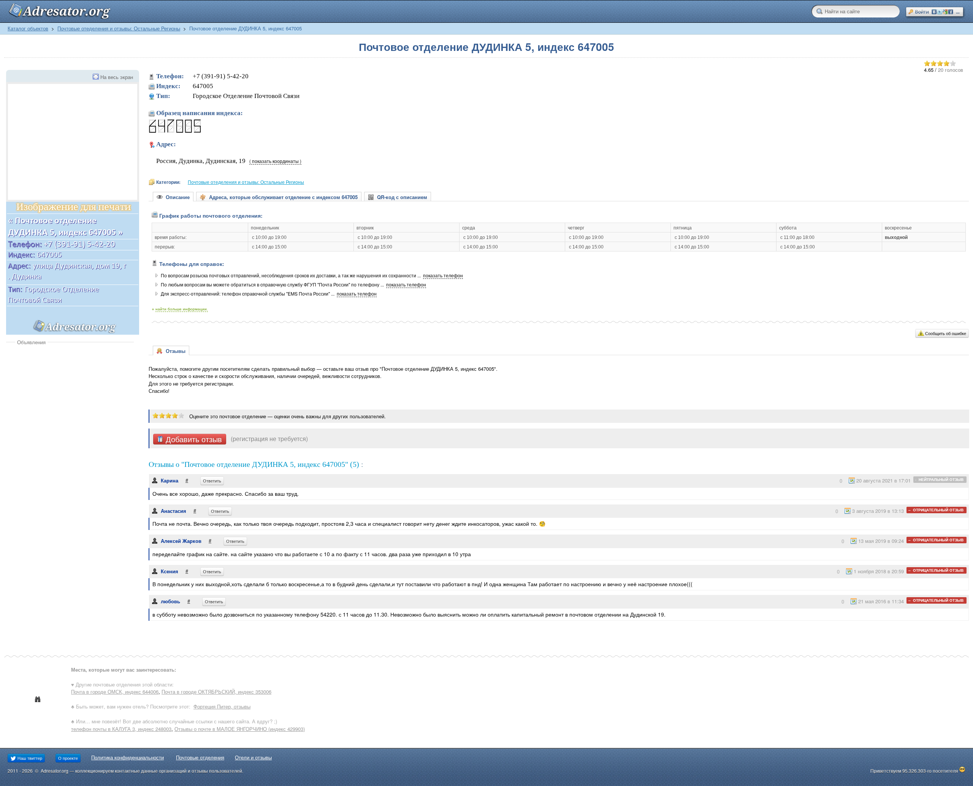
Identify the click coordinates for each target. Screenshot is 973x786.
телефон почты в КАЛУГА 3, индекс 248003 (121, 728)
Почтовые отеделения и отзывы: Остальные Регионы (118, 28)
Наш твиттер (29, 758)
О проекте (68, 758)
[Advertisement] (70, 403)
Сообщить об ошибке (945, 333)
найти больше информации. (181, 309)
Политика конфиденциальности (127, 757)
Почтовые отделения (200, 757)
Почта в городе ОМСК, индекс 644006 (114, 691)
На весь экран (116, 77)
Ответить (212, 481)
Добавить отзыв (192, 439)
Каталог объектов (28, 28)
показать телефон (443, 275)
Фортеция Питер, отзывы (221, 706)
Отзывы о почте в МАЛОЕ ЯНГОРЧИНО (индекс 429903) (239, 728)
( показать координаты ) (275, 161)
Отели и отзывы (253, 757)
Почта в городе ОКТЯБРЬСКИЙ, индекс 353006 (216, 691)
